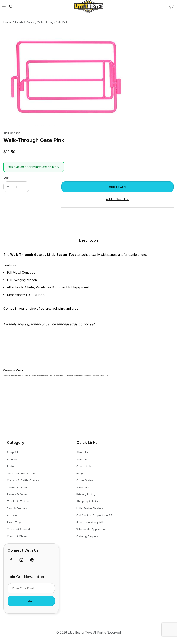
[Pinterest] (31, 559)
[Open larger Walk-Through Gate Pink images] (88, 76)
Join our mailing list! (89, 522)
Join (31, 601)
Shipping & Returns (89, 501)
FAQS (80, 473)
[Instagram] (21, 559)
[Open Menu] (3, 6)
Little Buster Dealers (89, 508)
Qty (6, 177)
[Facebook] (11, 559)
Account (82, 459)
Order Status (84, 480)
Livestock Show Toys (21, 473)
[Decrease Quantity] (8, 187)
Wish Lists (83, 487)
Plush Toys (14, 522)
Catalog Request (87, 536)
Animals (12, 459)
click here (105, 375)
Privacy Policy (85, 494)
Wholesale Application (91, 529)
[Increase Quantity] (25, 187)
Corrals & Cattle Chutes (23, 480)
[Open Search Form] (11, 6)
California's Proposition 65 (94, 515)
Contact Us (84, 466)
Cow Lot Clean (17, 536)
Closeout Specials (19, 529)
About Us (82, 452)
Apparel (12, 515)
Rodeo (11, 466)
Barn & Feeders (17, 508)
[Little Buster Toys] (88, 6)
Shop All (12, 452)
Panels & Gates (17, 487)
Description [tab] (88, 240)
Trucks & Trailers (18, 501)
